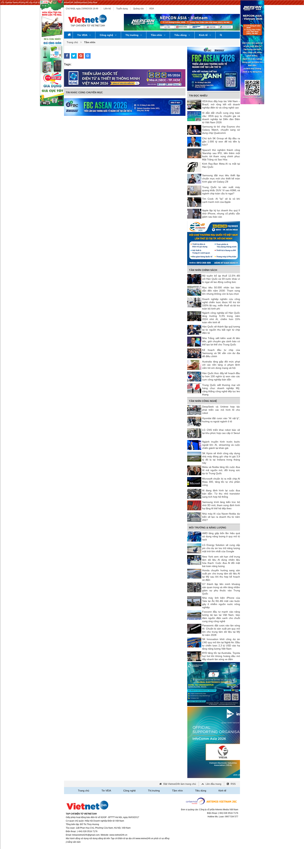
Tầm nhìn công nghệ (203, 401)
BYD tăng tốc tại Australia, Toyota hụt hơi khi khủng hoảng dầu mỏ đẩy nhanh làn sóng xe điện (221, 656)
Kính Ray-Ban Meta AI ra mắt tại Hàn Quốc (221, 165)
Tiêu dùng (180, 35)
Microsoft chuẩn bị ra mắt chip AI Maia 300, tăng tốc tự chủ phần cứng (221, 481)
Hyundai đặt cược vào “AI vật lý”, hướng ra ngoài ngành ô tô (221, 420)
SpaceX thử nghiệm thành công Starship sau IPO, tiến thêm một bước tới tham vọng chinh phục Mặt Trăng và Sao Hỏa (221, 155)
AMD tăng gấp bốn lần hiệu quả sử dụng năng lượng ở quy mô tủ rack (221, 536)
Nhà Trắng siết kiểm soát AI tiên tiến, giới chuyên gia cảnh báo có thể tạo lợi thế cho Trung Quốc (221, 341)
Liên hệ (107, 8)
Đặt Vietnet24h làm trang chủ (179, 783)
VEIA (151, 8)
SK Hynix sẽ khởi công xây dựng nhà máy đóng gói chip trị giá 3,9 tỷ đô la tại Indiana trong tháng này (221, 458)
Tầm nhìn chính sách (203, 270)
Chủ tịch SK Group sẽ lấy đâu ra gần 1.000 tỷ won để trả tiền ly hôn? (221, 141)
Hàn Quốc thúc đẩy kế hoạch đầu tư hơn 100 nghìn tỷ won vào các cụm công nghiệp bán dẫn (221, 376)
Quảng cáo (138, 8)
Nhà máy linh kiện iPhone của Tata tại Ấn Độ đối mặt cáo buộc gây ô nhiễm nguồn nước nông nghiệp (221, 602)
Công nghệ (106, 35)
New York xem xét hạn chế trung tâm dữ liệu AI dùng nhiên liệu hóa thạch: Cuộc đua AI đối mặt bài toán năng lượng (221, 561)
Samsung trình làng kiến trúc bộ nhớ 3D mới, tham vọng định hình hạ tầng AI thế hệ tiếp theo (221, 505)
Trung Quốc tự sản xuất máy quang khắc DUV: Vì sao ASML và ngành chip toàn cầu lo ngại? (221, 190)
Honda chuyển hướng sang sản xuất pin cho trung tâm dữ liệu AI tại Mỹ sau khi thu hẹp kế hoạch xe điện (221, 575)
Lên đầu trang (213, 783)
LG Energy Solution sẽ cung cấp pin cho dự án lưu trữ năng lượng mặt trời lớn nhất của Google (221, 548)
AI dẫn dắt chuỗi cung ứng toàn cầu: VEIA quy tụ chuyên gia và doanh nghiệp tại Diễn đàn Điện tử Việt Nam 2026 (221, 117)
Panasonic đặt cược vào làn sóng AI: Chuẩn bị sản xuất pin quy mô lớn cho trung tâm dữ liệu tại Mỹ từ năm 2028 (221, 630)
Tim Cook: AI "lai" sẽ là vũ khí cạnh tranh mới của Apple (221, 200)
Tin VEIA (82, 35)
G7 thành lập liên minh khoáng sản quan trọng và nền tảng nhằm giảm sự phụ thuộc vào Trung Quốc (221, 589)
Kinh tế (203, 35)
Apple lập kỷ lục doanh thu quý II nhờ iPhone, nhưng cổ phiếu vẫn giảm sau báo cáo (221, 213)
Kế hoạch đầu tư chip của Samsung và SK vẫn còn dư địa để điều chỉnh (221, 353)
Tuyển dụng (122, 8)
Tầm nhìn (156, 35)
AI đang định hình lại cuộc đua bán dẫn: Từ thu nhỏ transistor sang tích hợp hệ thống (221, 493)
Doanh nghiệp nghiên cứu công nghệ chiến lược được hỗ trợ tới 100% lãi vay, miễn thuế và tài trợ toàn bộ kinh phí (221, 304)
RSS (233, 783)
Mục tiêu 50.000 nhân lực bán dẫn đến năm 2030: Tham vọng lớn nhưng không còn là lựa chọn (221, 290)
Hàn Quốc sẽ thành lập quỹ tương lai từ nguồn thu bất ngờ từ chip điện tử (221, 329)
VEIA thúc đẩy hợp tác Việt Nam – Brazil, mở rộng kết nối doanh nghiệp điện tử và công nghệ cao (221, 104)
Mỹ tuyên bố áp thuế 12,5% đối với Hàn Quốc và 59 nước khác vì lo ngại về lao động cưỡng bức (221, 278)
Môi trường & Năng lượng (207, 527)
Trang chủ (72, 42)
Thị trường (131, 35)
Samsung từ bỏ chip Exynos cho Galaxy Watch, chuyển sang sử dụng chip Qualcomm (221, 129)
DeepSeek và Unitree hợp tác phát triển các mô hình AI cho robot (221, 409)
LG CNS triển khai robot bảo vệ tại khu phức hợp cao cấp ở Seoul (221, 431)
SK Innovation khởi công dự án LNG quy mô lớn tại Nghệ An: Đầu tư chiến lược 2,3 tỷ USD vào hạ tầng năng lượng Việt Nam (221, 644)
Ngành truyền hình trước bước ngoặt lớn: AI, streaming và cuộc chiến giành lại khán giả (221, 444)
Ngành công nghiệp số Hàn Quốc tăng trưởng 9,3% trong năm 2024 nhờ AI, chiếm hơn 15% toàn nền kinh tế (221, 317)
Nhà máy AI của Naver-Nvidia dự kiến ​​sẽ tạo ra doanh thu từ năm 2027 (221, 516)
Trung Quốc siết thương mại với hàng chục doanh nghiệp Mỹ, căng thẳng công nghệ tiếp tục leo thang (221, 390)
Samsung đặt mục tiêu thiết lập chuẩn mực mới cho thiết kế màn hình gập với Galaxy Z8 (221, 178)
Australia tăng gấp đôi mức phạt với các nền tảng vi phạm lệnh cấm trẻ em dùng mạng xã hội (221, 364)
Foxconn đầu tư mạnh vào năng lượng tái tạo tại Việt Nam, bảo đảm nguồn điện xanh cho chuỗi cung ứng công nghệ (221, 616)
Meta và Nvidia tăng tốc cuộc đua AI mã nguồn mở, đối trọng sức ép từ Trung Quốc (221, 470)
